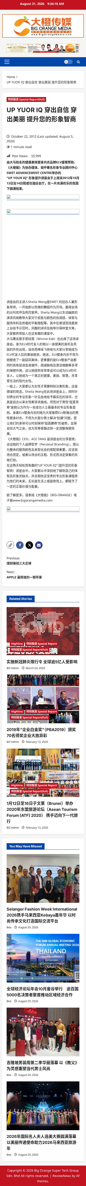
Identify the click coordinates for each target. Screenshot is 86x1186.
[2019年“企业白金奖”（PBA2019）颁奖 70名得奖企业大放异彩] (43, 699)
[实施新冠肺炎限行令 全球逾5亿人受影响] (43, 631)
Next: (24, 574)
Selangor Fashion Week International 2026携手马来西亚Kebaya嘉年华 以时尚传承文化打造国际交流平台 (42, 915)
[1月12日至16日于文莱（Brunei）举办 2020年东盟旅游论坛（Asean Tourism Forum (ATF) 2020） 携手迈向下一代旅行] (43, 772)
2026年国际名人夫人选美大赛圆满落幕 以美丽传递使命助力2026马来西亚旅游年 (41, 1142)
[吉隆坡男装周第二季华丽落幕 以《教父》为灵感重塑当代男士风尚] (43, 1032)
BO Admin (13, 668)
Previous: (19, 560)
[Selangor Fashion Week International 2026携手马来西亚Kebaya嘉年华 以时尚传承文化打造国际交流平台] (43, 878)
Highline (17, 644)
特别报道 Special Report (41, 644)
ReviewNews (61, 1176)
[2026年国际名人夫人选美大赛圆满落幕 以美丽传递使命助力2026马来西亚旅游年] (43, 1105)
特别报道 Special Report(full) (26, 99)
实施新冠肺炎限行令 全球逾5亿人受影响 (42, 661)
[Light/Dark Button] (68, 62)
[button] (7, 61)
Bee (9, 927)
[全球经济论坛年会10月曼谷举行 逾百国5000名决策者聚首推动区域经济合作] (43, 958)
